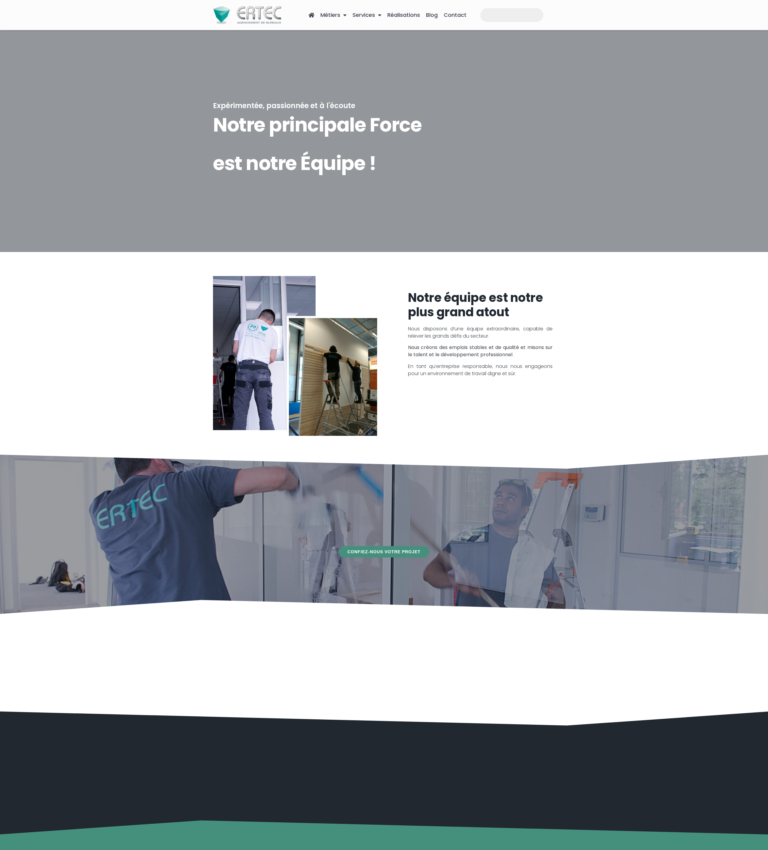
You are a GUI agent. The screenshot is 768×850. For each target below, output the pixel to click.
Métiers (330, 15)
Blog (432, 15)
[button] (384, 551)
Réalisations (403, 15)
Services (363, 15)
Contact (455, 15)
